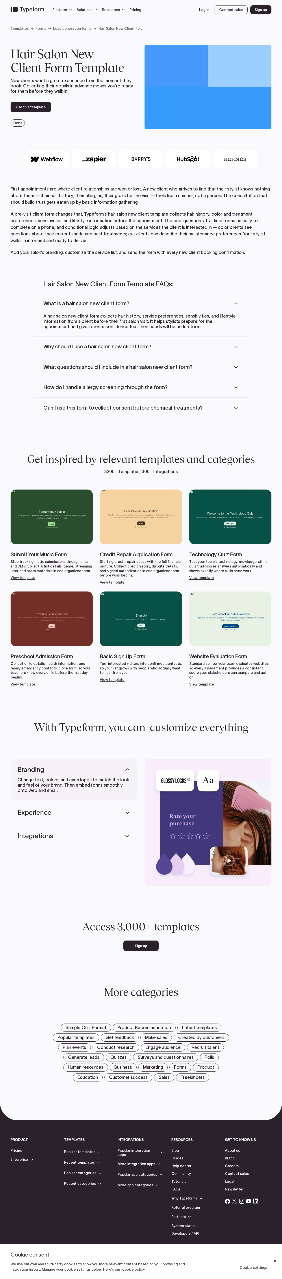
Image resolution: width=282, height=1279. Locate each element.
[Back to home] (27, 9)
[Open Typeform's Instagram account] (241, 1201)
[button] (63, 9)
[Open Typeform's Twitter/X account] (234, 1201)
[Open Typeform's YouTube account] (248, 1201)
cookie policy (133, 1269)
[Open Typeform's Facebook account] (227, 1201)
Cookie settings (253, 1268)
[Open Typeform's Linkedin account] (255, 1201)
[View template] (52, 535)
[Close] (275, 1261)
